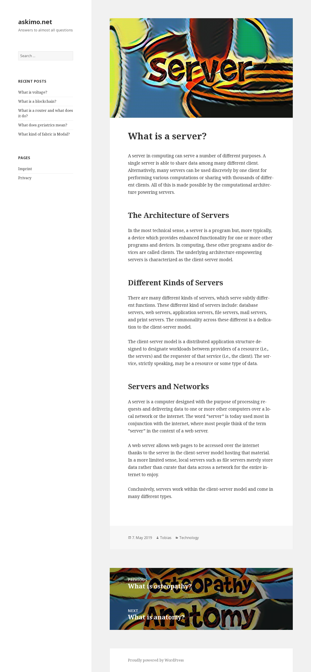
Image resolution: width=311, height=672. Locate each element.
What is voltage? (32, 92)
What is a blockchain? (37, 101)
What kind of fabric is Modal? (44, 134)
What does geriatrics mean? (42, 125)
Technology (189, 537)
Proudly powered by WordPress (156, 660)
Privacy (24, 177)
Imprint (25, 168)
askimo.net (35, 22)
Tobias (165, 537)
